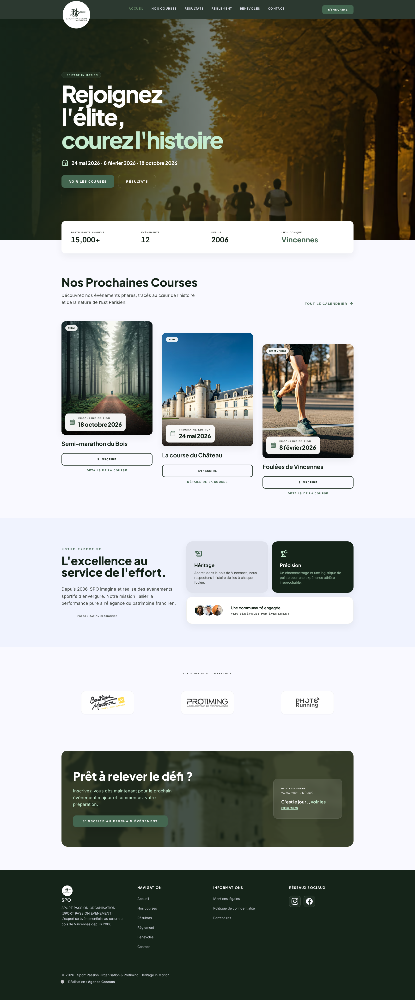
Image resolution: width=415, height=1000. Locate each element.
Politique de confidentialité (234, 908)
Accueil (136, 8)
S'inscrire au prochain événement (120, 821)
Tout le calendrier (329, 303)
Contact (276, 8)
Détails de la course (107, 470)
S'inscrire (338, 9)
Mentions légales (226, 899)
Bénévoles (250, 8)
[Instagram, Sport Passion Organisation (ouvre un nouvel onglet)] (295, 901)
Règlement (222, 8)
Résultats (194, 8)
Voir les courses (88, 181)
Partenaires (222, 918)
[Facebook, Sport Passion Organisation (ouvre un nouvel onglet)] (309, 901)
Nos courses (164, 8)
